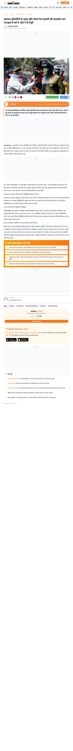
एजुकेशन (36, 7)
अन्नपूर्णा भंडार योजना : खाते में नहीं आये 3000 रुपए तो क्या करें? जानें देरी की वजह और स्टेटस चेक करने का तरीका (36, 258)
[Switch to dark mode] (58, 2)
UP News (42, 306)
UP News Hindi (52, 306)
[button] (36, 76)
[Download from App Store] (23, 340)
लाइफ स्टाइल (59, 7)
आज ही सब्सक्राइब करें (36, 321)
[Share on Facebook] (12, 97)
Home (5, 14)
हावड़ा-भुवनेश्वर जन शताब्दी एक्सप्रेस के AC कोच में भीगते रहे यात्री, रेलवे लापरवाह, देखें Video (32, 397)
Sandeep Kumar (16, 300)
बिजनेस (41, 7)
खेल (72, 7)
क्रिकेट (34, 333)
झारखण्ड (6, 7)
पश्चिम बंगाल (22, 7)
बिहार (10, 7)
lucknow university (31, 306)
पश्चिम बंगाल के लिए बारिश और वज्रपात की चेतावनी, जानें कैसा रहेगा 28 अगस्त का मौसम (31, 264)
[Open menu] (5, 2)
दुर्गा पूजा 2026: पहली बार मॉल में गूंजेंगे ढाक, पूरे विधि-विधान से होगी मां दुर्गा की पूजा (30, 252)
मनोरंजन (46, 7)
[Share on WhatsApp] (10, 97)
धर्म (68, 7)
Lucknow (29, 14)
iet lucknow (19, 306)
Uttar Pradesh (20, 14)
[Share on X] (21, 97)
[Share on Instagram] (18, 97)
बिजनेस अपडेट (24, 333)
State (11, 14)
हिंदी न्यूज (8, 335)
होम (2, 7)
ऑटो (53, 7)
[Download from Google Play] (11, 340)
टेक (50, 7)
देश (7, 333)
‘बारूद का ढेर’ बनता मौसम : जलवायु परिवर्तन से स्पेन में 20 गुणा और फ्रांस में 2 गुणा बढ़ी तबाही (32, 247)
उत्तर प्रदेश (15, 7)
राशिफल (65, 7)
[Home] (13, 3)
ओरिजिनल (30, 7)
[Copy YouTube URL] (15, 97)
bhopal (11, 306)
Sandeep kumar (13, 26)
